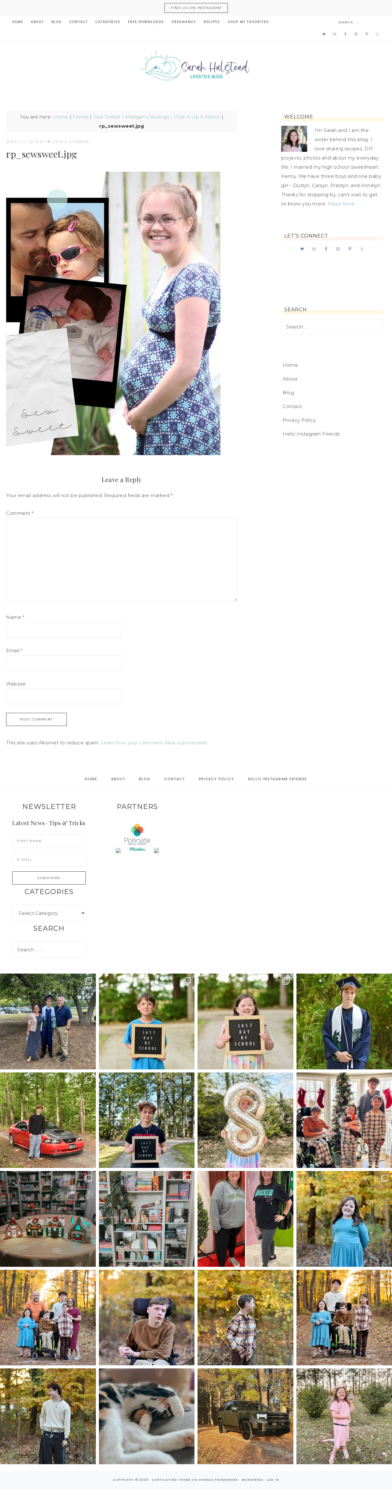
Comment (20, 513)
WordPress (252, 1480)
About (290, 379)
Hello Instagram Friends (311, 434)
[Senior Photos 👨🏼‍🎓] (48, 1120)
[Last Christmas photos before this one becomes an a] (48, 1416)
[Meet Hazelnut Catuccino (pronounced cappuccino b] (147, 1416)
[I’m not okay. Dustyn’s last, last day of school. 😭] (147, 1120)
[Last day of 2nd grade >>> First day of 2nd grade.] (245, 1021)
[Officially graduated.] (48, 1021)
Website (16, 684)
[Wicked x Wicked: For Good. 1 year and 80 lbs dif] (245, 1219)
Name (15, 617)
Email (14, 650)
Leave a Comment (71, 141)
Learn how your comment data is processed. (154, 743)
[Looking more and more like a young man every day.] (147, 1318)
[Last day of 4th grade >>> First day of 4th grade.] (147, 1021)
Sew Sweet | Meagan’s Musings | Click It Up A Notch (156, 117)
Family (81, 117)
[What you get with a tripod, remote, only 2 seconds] (48, 1318)
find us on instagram (196, 8)
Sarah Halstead (196, 68)
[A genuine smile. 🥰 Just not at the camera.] (245, 1318)
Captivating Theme (171, 1480)
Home (60, 117)
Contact (292, 406)
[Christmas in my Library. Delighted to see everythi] (147, 1219)
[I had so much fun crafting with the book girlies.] (48, 1219)
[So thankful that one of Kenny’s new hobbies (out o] (245, 1416)
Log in (273, 1480)
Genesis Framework (218, 1480)
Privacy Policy (299, 420)
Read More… (343, 204)
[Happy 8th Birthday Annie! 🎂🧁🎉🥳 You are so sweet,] (245, 1120)
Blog (288, 392)
